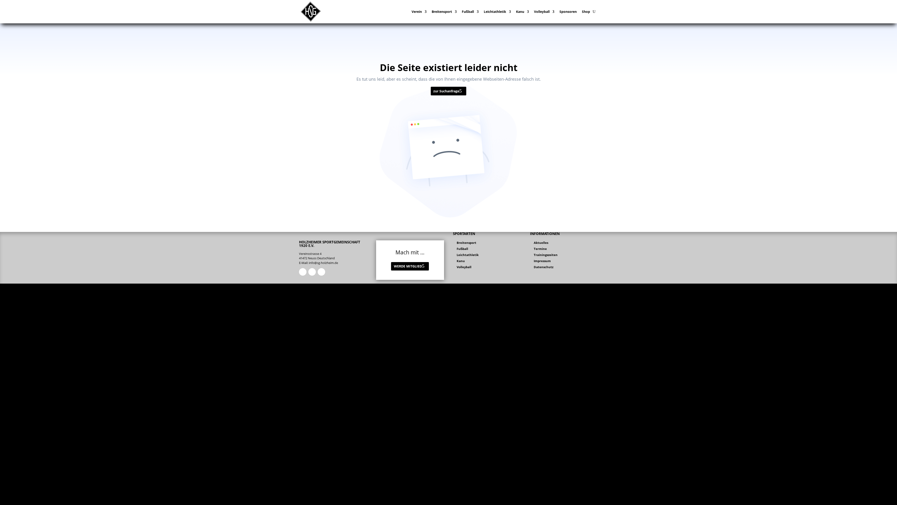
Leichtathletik (495, 11)
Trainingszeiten (546, 255)
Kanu (520, 11)
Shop (586, 11)
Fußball (468, 11)
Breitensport (442, 11)
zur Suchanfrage (446, 91)
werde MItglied (408, 266)
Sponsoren (568, 11)
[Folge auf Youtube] (321, 272)
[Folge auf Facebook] (302, 272)
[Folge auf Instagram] (312, 272)
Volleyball (542, 11)
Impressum (542, 261)
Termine (540, 249)
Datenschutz (543, 267)
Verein (417, 11)
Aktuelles (541, 243)
